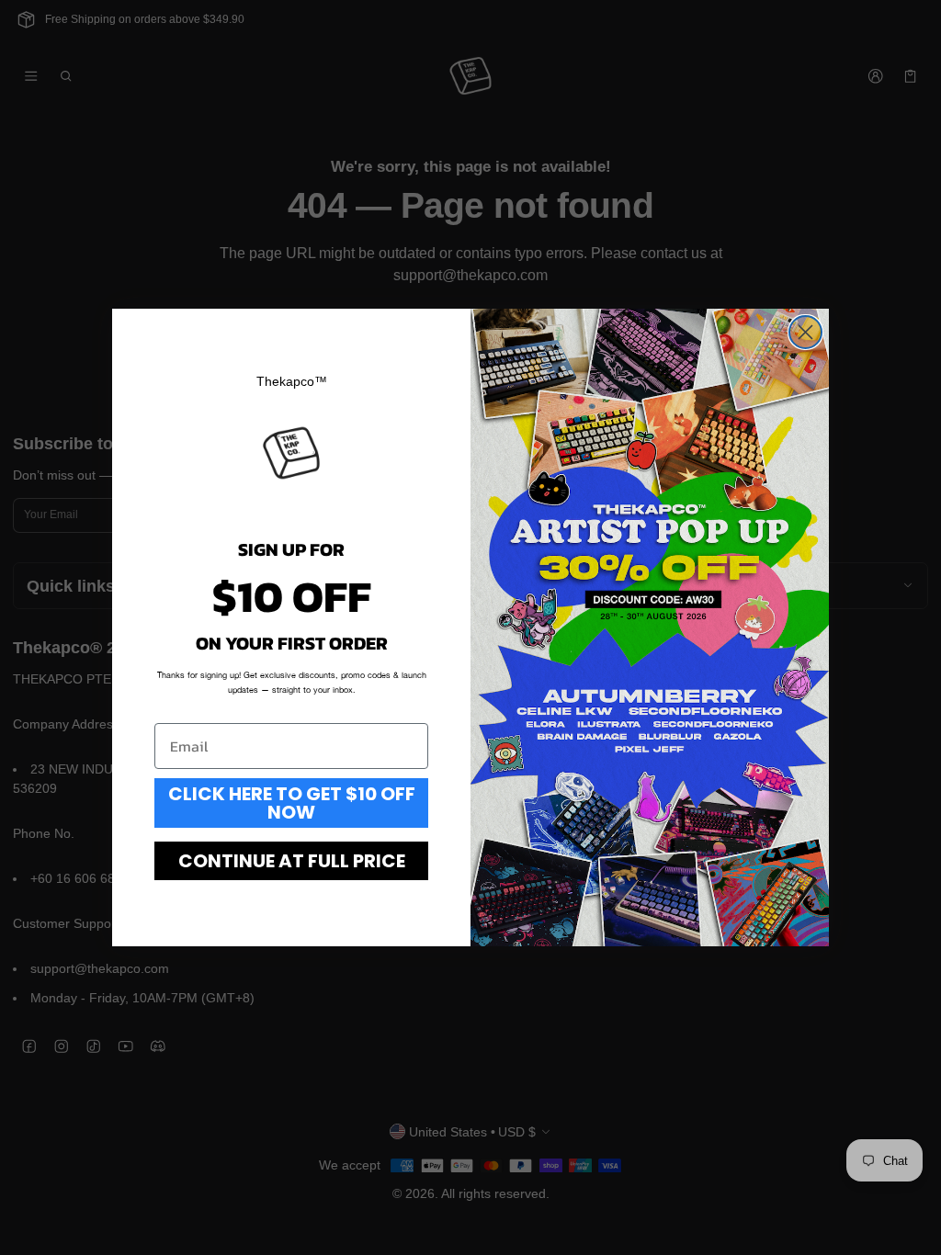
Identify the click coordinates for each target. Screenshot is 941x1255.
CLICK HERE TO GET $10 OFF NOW (291, 803)
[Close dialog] (805, 332)
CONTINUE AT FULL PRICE (291, 861)
